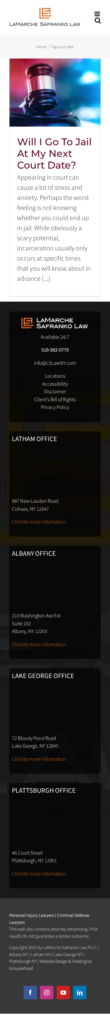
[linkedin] (79, 992)
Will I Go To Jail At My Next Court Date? (54, 153)
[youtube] (63, 992)
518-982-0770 (55, 350)
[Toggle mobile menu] (97, 14)
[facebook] (30, 992)
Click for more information (39, 522)
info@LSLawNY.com (55, 363)
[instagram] (46, 992)
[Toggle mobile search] (98, 20)
